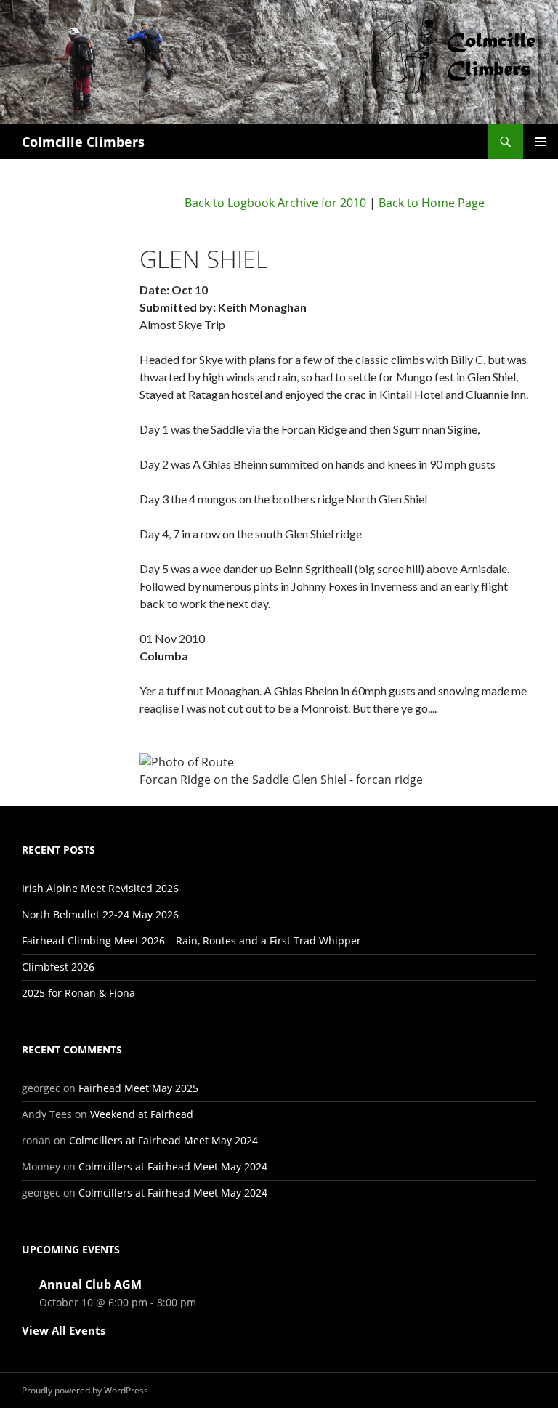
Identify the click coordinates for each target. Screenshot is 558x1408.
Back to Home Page (432, 203)
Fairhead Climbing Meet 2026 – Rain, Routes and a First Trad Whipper (191, 940)
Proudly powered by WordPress (85, 1390)
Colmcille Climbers (83, 141)
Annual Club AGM (90, 1284)
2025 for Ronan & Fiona (78, 993)
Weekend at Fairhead (141, 1114)
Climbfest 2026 (58, 967)
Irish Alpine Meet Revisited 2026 (100, 888)
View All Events (63, 1330)
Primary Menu (540, 141)
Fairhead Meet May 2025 (138, 1088)
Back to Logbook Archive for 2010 (275, 203)
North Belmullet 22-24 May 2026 (100, 914)
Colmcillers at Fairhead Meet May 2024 (163, 1140)
